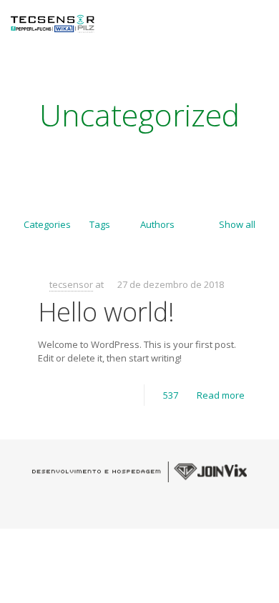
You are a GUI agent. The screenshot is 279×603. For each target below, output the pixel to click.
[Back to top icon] (260, 582)
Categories (47, 224)
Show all (237, 224)
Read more (221, 395)
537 (170, 395)
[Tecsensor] (52, 21)
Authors (157, 224)
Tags (99, 224)
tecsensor (71, 284)
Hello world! (106, 311)
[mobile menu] (260, 21)
